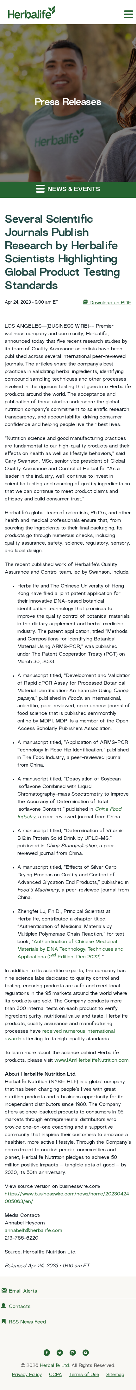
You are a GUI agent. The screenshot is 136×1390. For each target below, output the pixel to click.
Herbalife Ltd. (55, 1366)
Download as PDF (109, 303)
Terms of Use (84, 1375)
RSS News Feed (27, 1322)
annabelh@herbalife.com (33, 1231)
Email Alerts (23, 1291)
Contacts (19, 1307)
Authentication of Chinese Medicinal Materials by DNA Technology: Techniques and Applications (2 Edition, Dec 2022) (70, 950)
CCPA (55, 1375)
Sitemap (115, 1375)
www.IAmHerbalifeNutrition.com (91, 1060)
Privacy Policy (27, 1375)
